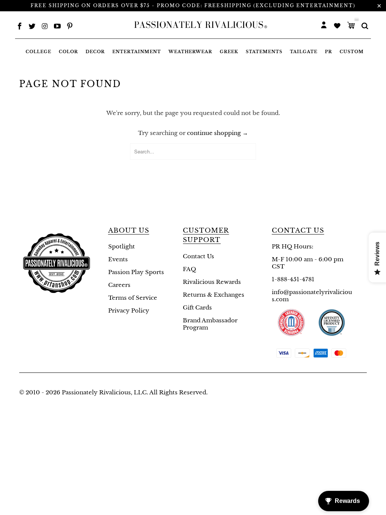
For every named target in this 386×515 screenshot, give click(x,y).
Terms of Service (132, 297)
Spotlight (121, 246)
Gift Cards (197, 307)
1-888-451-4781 (293, 279)
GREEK (229, 51)
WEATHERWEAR (190, 51)
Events (118, 259)
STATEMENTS (264, 51)
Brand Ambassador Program (210, 324)
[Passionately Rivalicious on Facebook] (19, 27)
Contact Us (198, 256)
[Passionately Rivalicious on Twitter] (32, 27)
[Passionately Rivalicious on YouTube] (57, 27)
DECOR (95, 51)
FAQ (189, 269)
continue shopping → (217, 132)
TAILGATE (303, 51)
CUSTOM (352, 51)
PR (328, 51)
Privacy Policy (128, 310)
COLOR (68, 51)
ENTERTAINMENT (136, 51)
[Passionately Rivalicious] (198, 25)
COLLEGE (38, 51)
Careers (119, 284)
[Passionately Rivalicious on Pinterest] (69, 27)
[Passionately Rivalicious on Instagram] (44, 27)
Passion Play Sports (136, 272)
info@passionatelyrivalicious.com (312, 295)
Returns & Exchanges (213, 294)
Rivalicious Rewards (212, 281)
